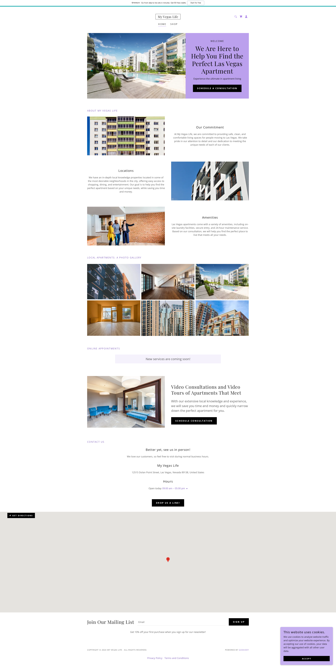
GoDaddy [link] (244, 650)
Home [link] (162, 24)
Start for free (195, 3)
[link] (168, 17)
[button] (246, 16)
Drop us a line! (168, 502)
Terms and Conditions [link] (176, 658)
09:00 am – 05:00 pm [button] (173, 488)
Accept (306, 658)
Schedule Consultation (194, 420)
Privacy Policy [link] (154, 658)
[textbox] (181, 622)
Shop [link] (174, 24)
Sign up (239, 621)
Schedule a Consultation (217, 88)
